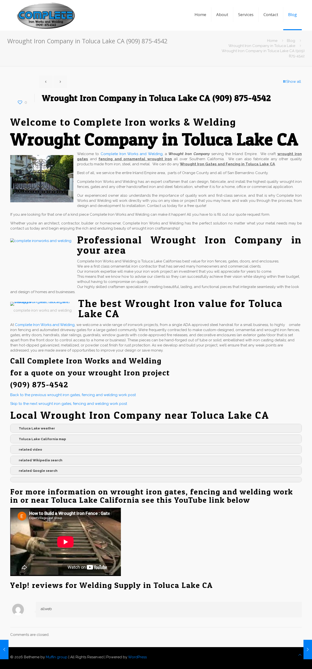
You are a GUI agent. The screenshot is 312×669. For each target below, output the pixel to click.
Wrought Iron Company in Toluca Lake (261, 46)
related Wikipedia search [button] (40, 460)
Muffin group (57, 657)
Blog (291, 40)
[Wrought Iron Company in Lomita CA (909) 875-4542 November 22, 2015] (4, 649)
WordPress (137, 657)
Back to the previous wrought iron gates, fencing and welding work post (73, 395)
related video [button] (30, 449)
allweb (46, 609)
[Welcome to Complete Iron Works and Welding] (45, 8)
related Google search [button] (38, 471)
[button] (156, 479)
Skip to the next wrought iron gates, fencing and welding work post (68, 403)
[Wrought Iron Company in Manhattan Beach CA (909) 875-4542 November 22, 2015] (307, 649)
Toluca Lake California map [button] (42, 439)
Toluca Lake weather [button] (37, 428)
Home (272, 40)
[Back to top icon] (300, 655)
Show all (293, 81)
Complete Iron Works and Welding (132, 154)
